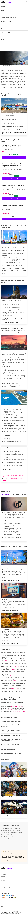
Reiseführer (3, 838)
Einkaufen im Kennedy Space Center (10, 610)
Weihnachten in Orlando (6, 841)
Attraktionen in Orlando (18, 841)
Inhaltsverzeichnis (8, 912)
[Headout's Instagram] (4, 902)
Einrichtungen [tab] (5, 494)
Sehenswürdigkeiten (6, 21)
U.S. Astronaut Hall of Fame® (19, 711)
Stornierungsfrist (5, 889)
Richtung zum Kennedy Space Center (10, 322)
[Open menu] (26, 1)
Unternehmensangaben (6, 882)
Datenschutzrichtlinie (5, 884)
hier (11, 675)
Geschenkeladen (14, 688)
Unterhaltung (4, 36)
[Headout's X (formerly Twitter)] (11, 902)
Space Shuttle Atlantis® (16, 706)
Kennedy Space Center (6, 65)
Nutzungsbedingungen (6, 887)
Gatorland (3, 834)
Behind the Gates (12, 669)
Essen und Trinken (5, 32)
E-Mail (3, 876)
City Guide (3, 39)
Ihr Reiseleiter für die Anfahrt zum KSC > (9, 485)
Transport (3, 25)
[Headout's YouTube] (6, 902)
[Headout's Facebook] (8, 902)
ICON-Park (9, 834)
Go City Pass (10, 845)
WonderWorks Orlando (6, 830)
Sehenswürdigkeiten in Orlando (8, 17)
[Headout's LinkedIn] (2, 902)
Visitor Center (16, 666)
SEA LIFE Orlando (17, 830)
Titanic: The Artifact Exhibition (7, 836)
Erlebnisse (3, 14)
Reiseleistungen (4, 28)
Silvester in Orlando (12, 838)
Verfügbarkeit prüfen (14, 157)
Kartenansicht (13, 301)
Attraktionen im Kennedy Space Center (10, 580)
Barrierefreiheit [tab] (15, 494)
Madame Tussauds (5, 832)
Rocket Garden (16, 680)
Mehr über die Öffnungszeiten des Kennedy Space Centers (13, 133)
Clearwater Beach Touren (16, 832)
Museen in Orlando (5, 843)
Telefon (4, 874)
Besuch (2, 10)
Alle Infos (3, 6)
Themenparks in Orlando (16, 843)
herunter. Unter (7, 660)
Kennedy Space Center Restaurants (10, 643)
